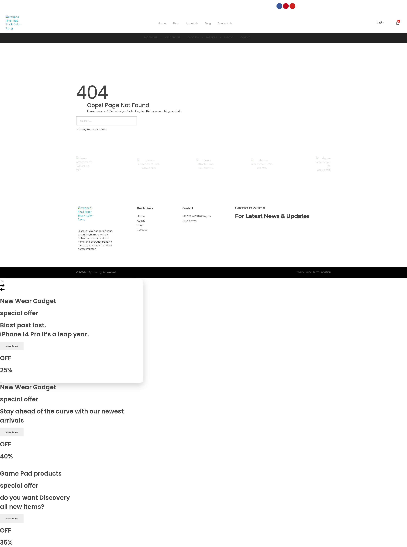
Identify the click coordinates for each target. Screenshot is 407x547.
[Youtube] (292, 6)
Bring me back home (92, 129)
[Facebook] (279, 6)
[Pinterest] (286, 6)
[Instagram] (299, 6)
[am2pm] (13, 22)
